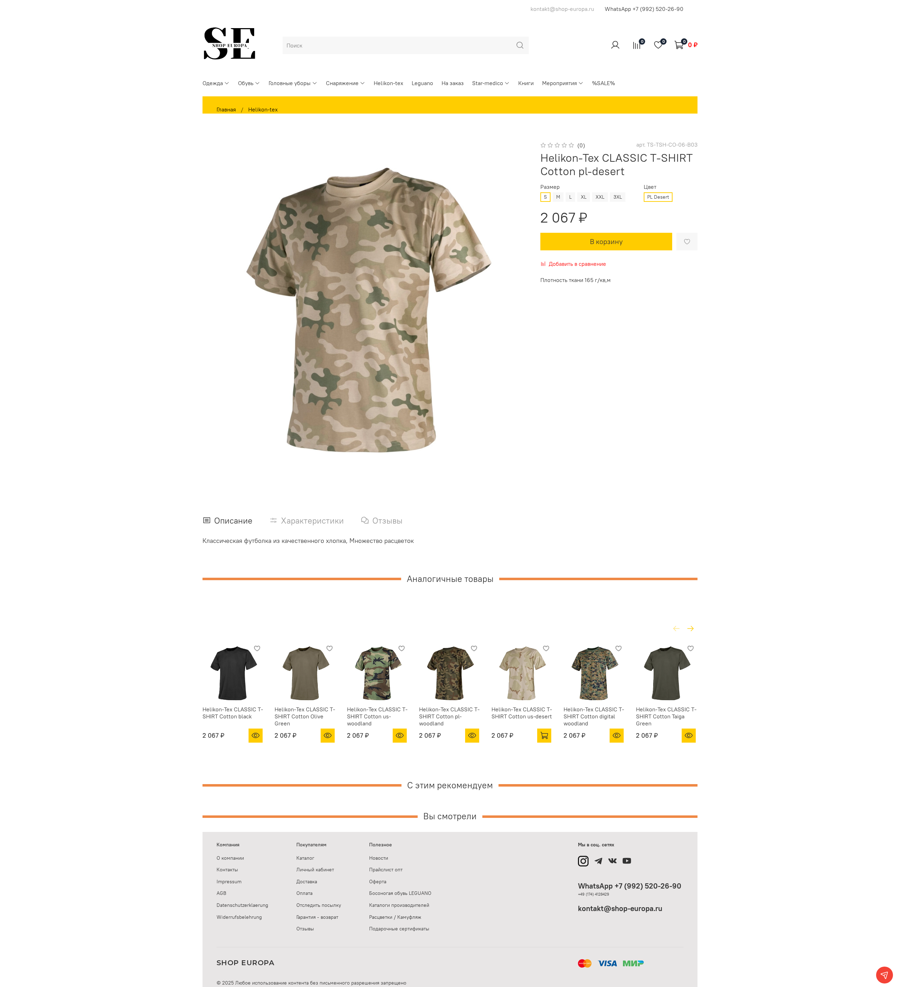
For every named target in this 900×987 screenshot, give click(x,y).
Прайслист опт (386, 869)
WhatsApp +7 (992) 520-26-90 (644, 8)
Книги (526, 82)
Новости (378, 858)
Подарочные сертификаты (399, 928)
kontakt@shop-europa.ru (620, 908)
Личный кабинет (315, 869)
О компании (230, 858)
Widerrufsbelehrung (239, 917)
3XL (617, 197)
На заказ (453, 82)
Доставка (306, 881)
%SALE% (603, 82)
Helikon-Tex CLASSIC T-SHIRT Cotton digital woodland (594, 716)
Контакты (227, 869)
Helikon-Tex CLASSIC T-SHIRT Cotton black (232, 713)
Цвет (650, 187)
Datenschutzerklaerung (242, 905)
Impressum (229, 881)
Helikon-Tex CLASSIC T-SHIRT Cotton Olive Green (305, 716)
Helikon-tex (388, 82)
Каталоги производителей (399, 905)
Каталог (305, 858)
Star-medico (487, 82)
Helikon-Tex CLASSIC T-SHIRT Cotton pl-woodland (449, 716)
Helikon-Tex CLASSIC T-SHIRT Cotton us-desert (521, 713)
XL (583, 197)
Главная (226, 109)
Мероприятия (559, 82)
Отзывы (305, 928)
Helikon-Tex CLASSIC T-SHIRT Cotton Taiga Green (666, 716)
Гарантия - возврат (317, 917)
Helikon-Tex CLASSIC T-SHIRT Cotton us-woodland (377, 716)
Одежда (212, 82)
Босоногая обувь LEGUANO (400, 893)
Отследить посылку (318, 905)
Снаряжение (342, 82)
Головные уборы (289, 82)
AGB (221, 893)
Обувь (245, 82)
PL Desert (658, 197)
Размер (550, 187)
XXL (600, 197)
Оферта (377, 881)
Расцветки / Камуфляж (395, 917)
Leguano (422, 82)
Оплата (304, 893)
